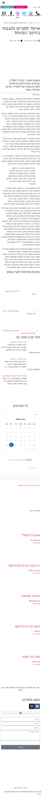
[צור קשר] (4, 13)
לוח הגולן (18, 16)
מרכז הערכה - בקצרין (18, 359)
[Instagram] (31, 706)
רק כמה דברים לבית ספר (24, 565)
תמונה (30, 23)
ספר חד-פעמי (31, 657)
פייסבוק (11, 15)
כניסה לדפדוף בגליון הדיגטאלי (29, 485)
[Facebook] (37, 706)
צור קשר (4, 15)
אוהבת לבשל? (31, 535)
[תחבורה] (31, 13)
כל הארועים (20, 406)
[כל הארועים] (20, 396)
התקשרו (38, 15)
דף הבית (37, 23)
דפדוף (24, 15)
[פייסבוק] (11, 13)
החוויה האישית (30, 596)
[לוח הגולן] (17, 13)
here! (39, 794)
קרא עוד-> (36, 543)
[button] (3, 2)
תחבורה (31, 15)
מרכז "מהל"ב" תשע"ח (18, 342)
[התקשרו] (37, 13)
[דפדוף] (24, 13)
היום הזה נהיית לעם (27, 626)
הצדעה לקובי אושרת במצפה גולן (14, 376)
